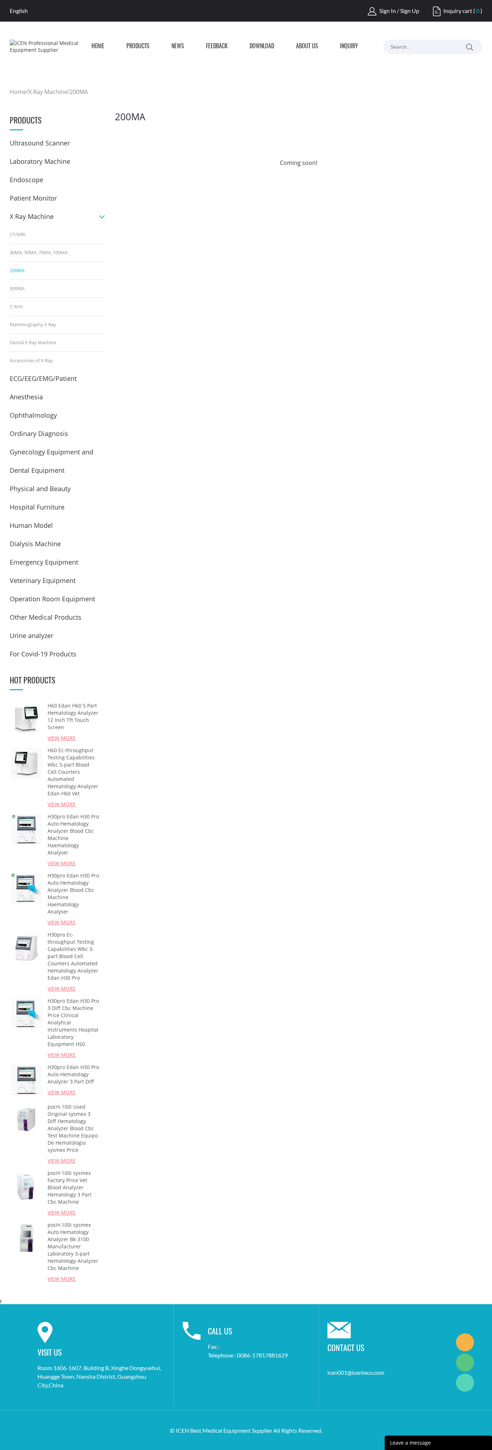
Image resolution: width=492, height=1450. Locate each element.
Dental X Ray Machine (33, 342)
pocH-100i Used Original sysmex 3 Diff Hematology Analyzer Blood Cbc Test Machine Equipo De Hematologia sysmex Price (73, 1128)
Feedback (217, 46)
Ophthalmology (33, 415)
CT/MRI (18, 234)
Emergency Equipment (44, 562)
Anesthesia (26, 396)
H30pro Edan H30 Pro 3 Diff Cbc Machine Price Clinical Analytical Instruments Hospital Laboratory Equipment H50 (73, 1022)
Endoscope (26, 179)
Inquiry (349, 46)
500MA (17, 288)
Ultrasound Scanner (40, 143)
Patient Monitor (33, 198)
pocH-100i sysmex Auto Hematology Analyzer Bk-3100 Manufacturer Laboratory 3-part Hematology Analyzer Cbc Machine (73, 1246)
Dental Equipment (37, 470)
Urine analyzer (31, 635)
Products (137, 46)
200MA (79, 92)
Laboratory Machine (40, 161)
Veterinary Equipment (43, 580)
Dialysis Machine (35, 543)
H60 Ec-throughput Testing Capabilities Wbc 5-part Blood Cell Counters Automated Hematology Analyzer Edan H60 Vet (73, 772)
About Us (307, 46)
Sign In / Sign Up (399, 10)
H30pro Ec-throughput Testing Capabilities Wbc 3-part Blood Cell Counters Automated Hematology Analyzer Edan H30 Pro (73, 956)
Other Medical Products (45, 617)
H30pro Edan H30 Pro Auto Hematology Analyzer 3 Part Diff (73, 1074)
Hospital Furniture (37, 507)
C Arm (16, 306)
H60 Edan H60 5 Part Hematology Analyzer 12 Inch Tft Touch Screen (73, 716)
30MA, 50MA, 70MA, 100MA (39, 252)
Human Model (31, 525)
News (177, 46)
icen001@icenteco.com (355, 1372)
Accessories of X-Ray (31, 360)
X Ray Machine (47, 92)
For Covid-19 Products (43, 654)
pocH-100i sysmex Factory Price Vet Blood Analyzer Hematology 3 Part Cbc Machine (69, 1187)
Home (97, 46)
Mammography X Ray (33, 324)
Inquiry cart (457, 10)
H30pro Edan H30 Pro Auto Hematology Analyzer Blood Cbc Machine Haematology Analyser (73, 834)
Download (262, 46)
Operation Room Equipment (52, 598)
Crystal (465, 1342)
